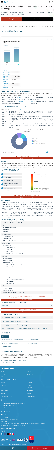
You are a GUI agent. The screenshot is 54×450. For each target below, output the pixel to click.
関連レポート (5, 336)
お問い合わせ (4, 374)
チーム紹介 (29, 382)
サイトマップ (30, 374)
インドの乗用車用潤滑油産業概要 (10, 343)
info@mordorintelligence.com (9, 414)
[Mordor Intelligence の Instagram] (13, 434)
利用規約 (29, 393)
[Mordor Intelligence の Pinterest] (10, 434)
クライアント (4, 385)
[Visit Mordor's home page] (6, 2)
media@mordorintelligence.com (10, 419)
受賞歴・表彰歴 (4, 390)
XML (2, 377)
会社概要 (3, 382)
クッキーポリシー (31, 396)
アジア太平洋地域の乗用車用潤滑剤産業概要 (12, 339)
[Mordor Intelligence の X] (8, 434)
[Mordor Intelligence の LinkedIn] (2, 434)
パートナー (29, 385)
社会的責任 (29, 388)
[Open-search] (52, 2)
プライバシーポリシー (6, 396)
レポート (29, 371)
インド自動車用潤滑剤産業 (34, 339)
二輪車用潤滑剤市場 (6, 346)
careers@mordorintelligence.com (8, 428)
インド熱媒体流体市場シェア (35, 343)
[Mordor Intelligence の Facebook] (5, 434)
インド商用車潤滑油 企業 (8, 362)
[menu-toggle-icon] (2, 2)
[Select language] (49, 2)
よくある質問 (30, 390)
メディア (3, 388)
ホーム (2, 371)
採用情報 (3, 393)
